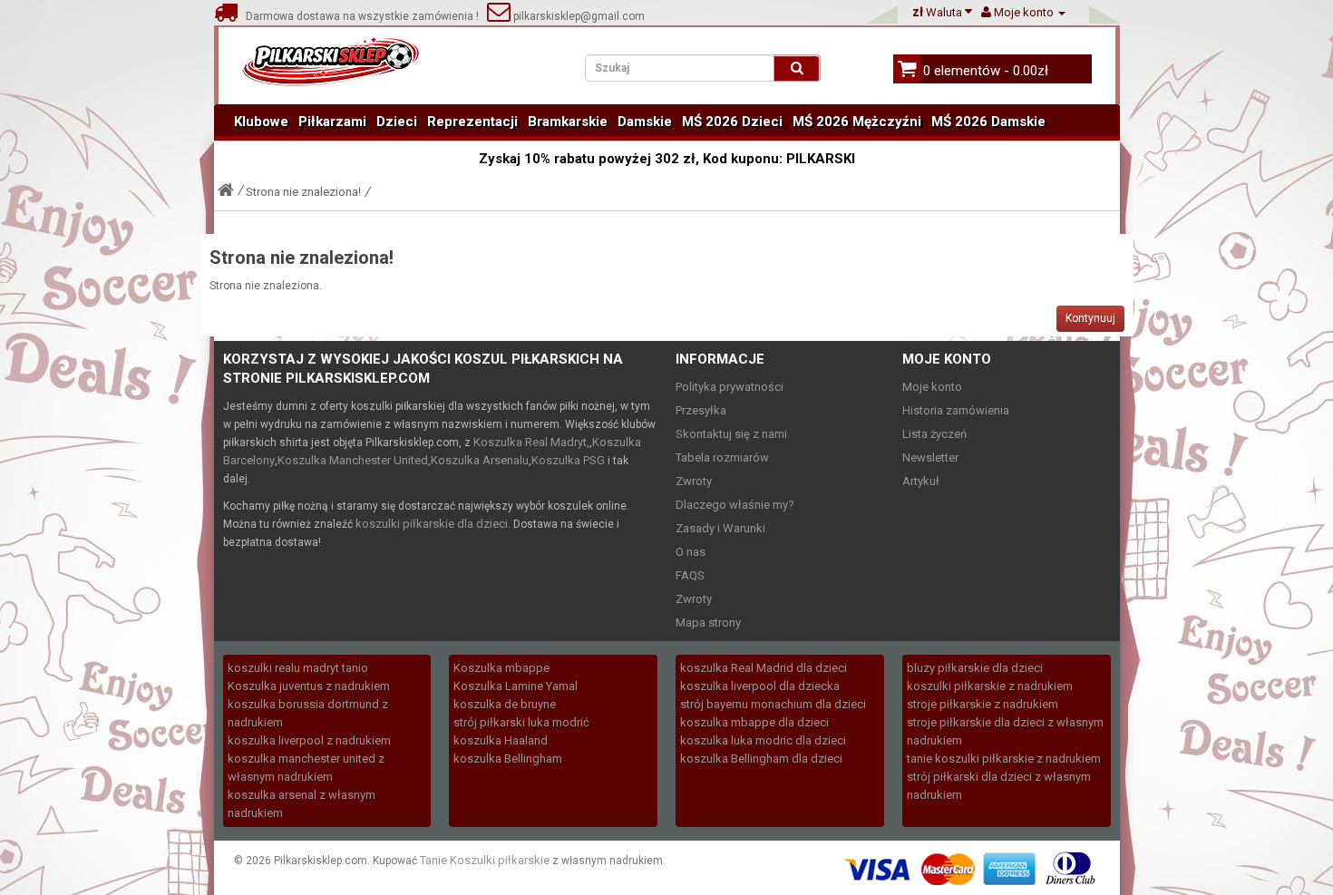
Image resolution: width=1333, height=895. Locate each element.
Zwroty (694, 481)
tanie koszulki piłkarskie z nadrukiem (1004, 758)
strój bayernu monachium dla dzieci (773, 704)
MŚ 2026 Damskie (988, 121)
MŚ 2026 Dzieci (732, 121)
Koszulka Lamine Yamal (515, 686)
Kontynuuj (1090, 318)
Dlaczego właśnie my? (735, 504)
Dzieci (396, 121)
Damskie (645, 121)
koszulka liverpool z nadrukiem (309, 740)
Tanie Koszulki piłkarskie (485, 860)
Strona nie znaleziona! (303, 192)
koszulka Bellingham (507, 758)
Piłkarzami (332, 121)
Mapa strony (708, 622)
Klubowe (261, 121)
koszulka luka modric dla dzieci (763, 740)
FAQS (690, 575)
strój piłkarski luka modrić (521, 722)
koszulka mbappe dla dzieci (754, 722)
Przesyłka (701, 410)
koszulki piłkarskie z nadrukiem (990, 686)
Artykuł (920, 481)
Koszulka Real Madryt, (531, 442)
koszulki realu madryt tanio (298, 668)
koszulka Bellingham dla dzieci (761, 758)
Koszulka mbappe (501, 668)
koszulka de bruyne (504, 704)
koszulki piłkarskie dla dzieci (431, 523)
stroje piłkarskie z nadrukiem (982, 704)
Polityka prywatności (729, 387)
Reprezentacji (472, 121)
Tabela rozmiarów (722, 457)
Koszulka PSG (568, 460)
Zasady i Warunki (720, 528)
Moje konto (932, 387)
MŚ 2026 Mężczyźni (857, 121)
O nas (690, 552)
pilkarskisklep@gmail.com (578, 16)
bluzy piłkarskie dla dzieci (975, 668)
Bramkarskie (568, 121)
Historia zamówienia (955, 410)
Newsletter (930, 457)
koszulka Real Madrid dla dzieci (763, 668)
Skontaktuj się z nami (731, 434)
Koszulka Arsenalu (480, 460)
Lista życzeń (934, 434)
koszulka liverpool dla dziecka (760, 686)
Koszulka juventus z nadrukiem (309, 686)
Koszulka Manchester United (352, 460)
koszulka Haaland (500, 740)
